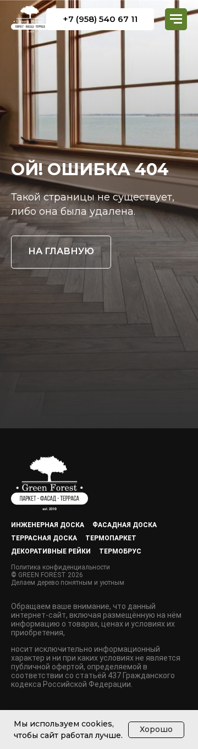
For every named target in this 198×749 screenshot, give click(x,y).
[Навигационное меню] (176, 19)
